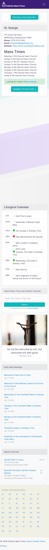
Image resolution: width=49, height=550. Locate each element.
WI (10, 531)
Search (24, 304)
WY (17, 531)
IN (17, 503)
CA (31, 494)
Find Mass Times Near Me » (24, 17)
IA (23, 503)
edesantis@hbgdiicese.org (21, 43)
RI (23, 522)
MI (31, 508)
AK (10, 494)
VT (24, 526)
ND (31, 517)
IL (9, 503)
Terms (42, 541)
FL (24, 499)
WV (3, 531)
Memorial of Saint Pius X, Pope (17, 375)
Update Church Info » (24, 89)
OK (3, 522)
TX (10, 526)
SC (31, 522)
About (29, 541)
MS (3, 513)
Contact (35, 541)
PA (17, 522)
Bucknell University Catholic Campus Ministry (20, 471)
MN (38, 508)
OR (10, 522)
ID (2, 503)
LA (3, 508)
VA (31, 526)
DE (10, 499)
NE (24, 513)
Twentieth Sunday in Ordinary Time (19, 428)
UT (17, 526)
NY (17, 517)
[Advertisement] (24, 123)
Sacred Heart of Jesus (13, 460)
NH (38, 513)
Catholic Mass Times (15, 6)
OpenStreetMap (32, 308)
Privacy (3, 546)
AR (24, 494)
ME (10, 508)
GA (31, 499)
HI (38, 499)
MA (24, 508)
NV (31, 513)
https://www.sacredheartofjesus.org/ (28, 46)
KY (38, 503)
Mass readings (30, 81)
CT (3, 499)
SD (38, 522)
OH (38, 517)
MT (17, 513)
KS (31, 503)
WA (38, 526)
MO (10, 513)
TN (3, 526)
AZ (17, 494)
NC (24, 517)
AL (3, 494)
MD (17, 508)
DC (17, 499)
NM (10, 517)
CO (38, 494)
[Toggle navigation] (44, 4)
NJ (3, 517)
